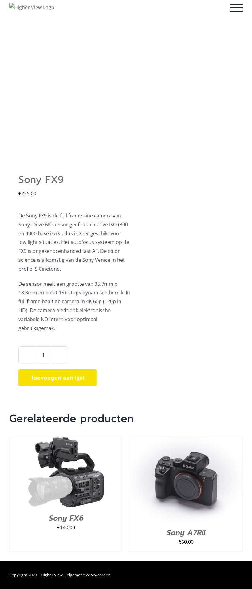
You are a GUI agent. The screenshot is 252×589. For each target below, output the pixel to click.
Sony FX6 (66, 518)
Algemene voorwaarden (88, 575)
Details (93, 473)
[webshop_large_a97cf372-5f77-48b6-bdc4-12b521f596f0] (65, 102)
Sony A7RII (186, 532)
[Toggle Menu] (236, 8)
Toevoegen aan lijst (58, 377)
